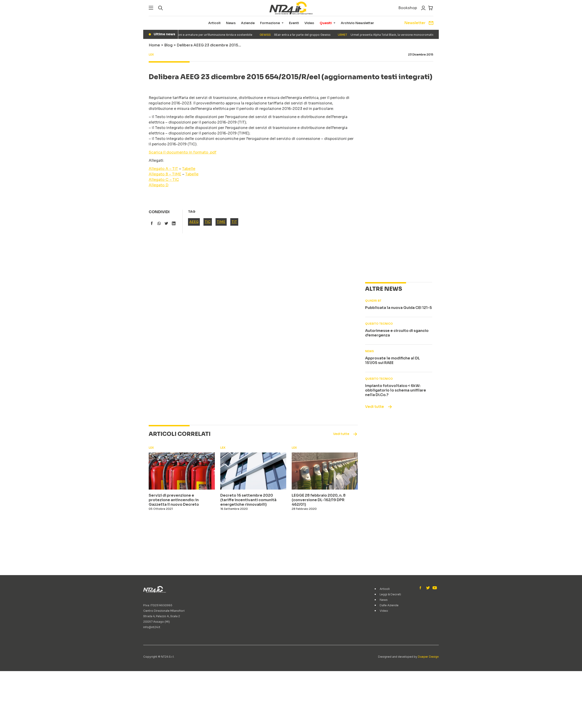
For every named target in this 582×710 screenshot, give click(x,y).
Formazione (270, 23)
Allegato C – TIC (164, 179)
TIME (221, 222)
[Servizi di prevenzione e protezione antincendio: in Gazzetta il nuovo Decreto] (182, 471)
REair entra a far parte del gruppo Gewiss (285, 34)
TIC (208, 222)
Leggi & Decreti (390, 594)
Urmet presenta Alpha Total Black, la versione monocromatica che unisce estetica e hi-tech (398, 34)
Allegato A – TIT (163, 168)
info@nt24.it (151, 627)
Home (154, 45)
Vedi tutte (374, 406)
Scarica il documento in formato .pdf (182, 152)
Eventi (294, 23)
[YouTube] (434, 588)
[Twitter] (428, 588)
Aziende (248, 23)
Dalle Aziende (389, 605)
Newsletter (415, 22)
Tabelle (188, 168)
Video (309, 23)
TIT (234, 222)
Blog (168, 45)
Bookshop (407, 7)
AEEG (193, 222)
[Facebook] (421, 588)
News (231, 23)
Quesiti (326, 23)
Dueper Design (428, 656)
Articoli (214, 23)
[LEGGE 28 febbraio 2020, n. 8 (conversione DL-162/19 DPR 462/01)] (325, 471)
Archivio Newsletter (357, 23)
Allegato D (158, 185)
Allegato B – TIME (165, 174)
